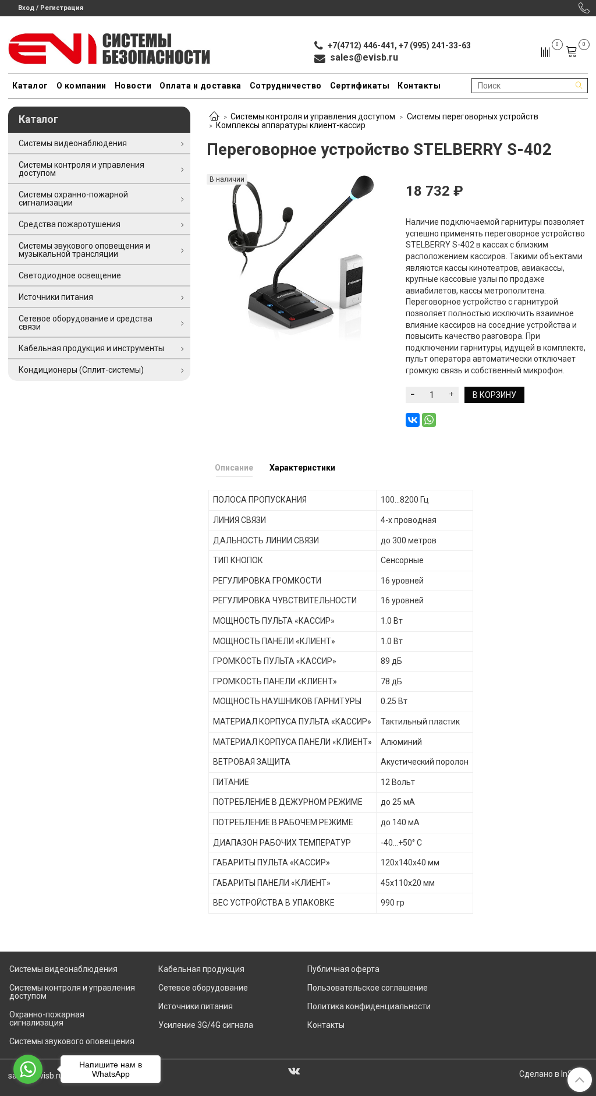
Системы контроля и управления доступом (312, 116)
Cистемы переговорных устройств (472, 116)
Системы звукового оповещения (71, 1041)
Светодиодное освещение (70, 275)
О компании (81, 85)
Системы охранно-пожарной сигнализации (73, 198)
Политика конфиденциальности (369, 1006)
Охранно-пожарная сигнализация (46, 1018)
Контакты (419, 85)
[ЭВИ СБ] (109, 46)
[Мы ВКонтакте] (294, 1070)
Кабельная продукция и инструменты (91, 348)
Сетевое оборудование (203, 987)
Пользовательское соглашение (367, 987)
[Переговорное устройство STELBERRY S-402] (298, 257)
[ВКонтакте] (413, 420)
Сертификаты (360, 85)
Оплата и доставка (200, 85)
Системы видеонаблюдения (73, 143)
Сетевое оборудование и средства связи (85, 322)
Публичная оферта (343, 969)
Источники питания (56, 297)
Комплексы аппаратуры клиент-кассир (291, 125)
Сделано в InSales (553, 1074)
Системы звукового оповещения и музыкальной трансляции (84, 250)
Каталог (30, 85)
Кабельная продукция (201, 969)
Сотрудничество (286, 85)
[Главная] (214, 117)
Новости (133, 85)
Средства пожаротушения (69, 224)
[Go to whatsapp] (27, 1069)
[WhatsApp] (429, 420)
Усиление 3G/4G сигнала (205, 1025)
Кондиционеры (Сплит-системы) (81, 369)
